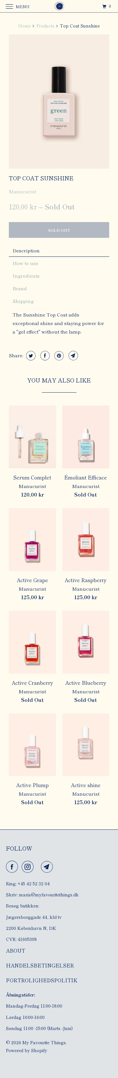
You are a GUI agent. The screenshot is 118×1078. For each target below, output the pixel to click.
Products (45, 25)
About (15, 950)
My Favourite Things (44, 1042)
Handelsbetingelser (40, 965)
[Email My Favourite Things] (48, 867)
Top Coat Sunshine (41, 178)
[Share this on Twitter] (30, 355)
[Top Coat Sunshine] (59, 101)
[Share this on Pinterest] (58, 355)
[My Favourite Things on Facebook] (13, 867)
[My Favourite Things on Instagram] (29, 867)
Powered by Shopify (26, 1050)
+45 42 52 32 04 (34, 883)
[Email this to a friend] (72, 355)
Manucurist (22, 191)
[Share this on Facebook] (44, 355)
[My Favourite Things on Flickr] (38, 867)
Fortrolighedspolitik (41, 980)
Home (24, 25)
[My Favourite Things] (59, 6)
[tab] (59, 250)
